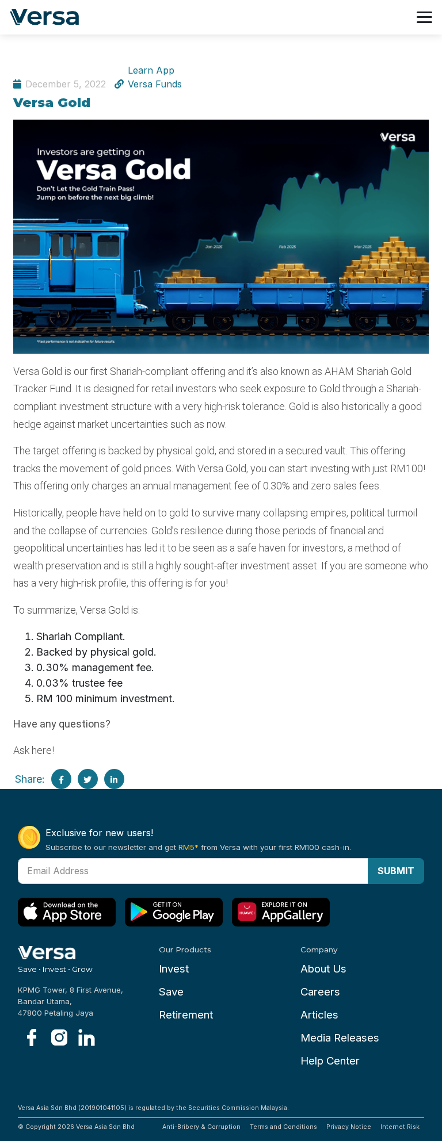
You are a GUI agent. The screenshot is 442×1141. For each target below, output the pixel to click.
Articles (319, 1014)
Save (171, 991)
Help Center (330, 1060)
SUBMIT (396, 870)
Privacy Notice (348, 1127)
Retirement (186, 1014)
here (42, 750)
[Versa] (48, 17)
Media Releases (339, 1037)
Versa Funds (155, 84)
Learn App (151, 70)
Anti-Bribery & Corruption (201, 1127)
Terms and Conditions (283, 1127)
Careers (320, 991)
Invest (174, 968)
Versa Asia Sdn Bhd (105, 1127)
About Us (323, 968)
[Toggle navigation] (424, 17)
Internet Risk (400, 1127)
